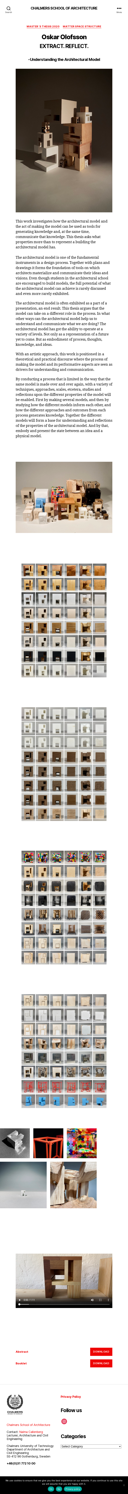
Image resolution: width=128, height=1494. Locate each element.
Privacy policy (73, 1489)
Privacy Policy (71, 1396)
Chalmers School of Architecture (28, 1425)
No (59, 1489)
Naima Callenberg (31, 1432)
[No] (124, 1485)
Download (101, 1351)
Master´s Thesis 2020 (43, 26)
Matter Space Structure (82, 26)
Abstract (22, 1351)
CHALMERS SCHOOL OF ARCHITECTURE (64, 8)
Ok (51, 1489)
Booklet (21, 1363)
